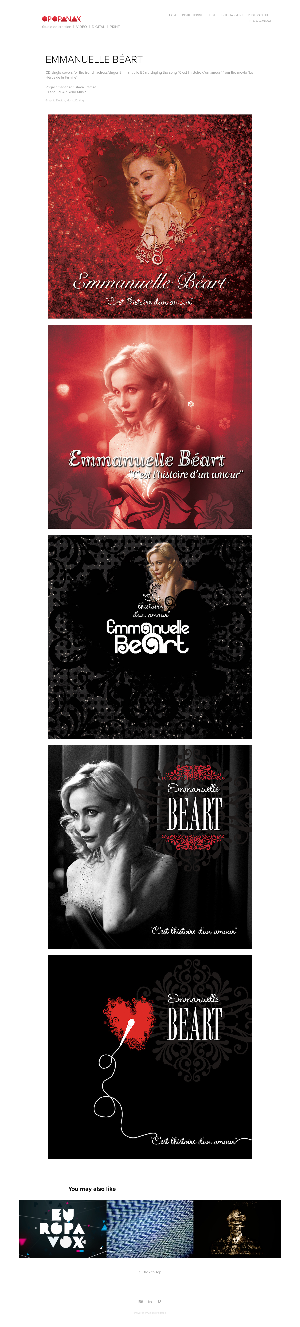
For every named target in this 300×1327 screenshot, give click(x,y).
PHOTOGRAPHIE (258, 15)
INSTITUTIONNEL (193, 15)
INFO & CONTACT (260, 21)
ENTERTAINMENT (232, 15)
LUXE (212, 15)
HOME (173, 15)
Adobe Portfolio (157, 1313)
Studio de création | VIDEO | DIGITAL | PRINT (81, 26)
